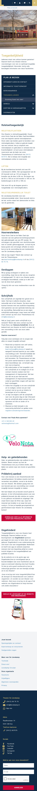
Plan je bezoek (12, 8)
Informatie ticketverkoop (15, 86)
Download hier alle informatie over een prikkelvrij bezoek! (18, 518)
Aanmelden (18, 788)
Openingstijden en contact (15, 82)
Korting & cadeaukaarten (14, 108)
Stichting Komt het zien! (14, 100)
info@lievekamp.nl (8, 317)
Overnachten (9, 113)
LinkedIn (10, 748)
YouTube (10, 746)
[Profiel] (19, 3)
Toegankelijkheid (11, 95)
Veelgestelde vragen (8, 650)
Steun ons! (5, 664)
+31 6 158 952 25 (7, 421)
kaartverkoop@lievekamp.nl (14, 260)
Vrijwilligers (5, 678)
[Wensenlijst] (14, 3)
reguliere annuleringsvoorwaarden (17, 411)
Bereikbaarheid (10, 91)
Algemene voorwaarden (10, 682)
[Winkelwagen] (24, 3)
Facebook (10, 743)
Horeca (6, 104)
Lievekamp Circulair (8, 668)
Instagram (11, 750)
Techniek (4, 661)
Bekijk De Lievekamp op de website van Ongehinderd (18, 595)
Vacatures (5, 675)
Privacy (4, 685)
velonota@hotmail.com (10, 423)
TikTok (9, 753)
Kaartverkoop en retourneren (12, 647)
